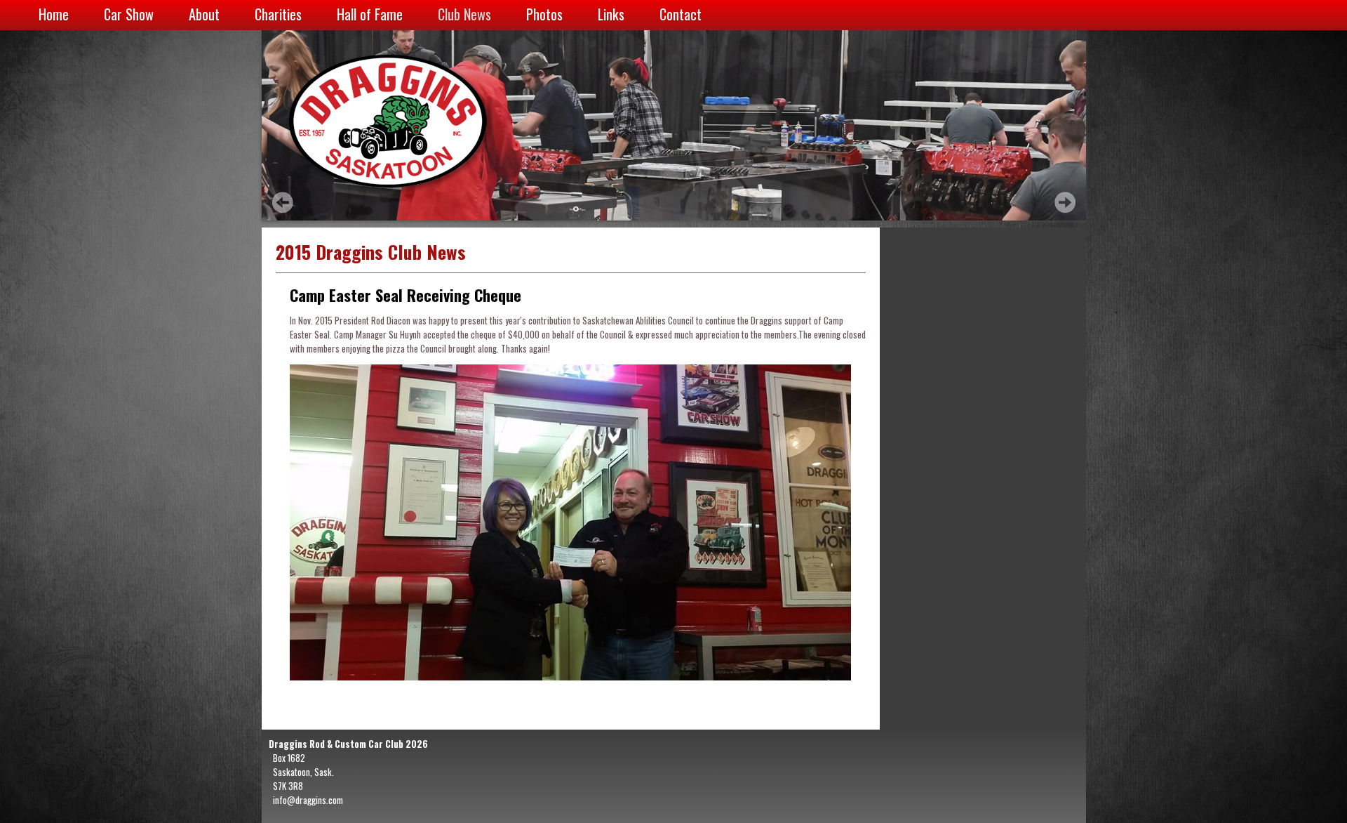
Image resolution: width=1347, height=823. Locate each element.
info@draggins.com (308, 800)
